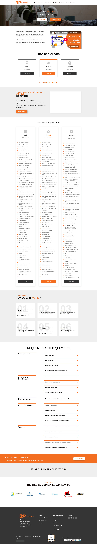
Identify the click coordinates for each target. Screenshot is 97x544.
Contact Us (72, 2)
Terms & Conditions (65, 537)
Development (40, 2)
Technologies (48, 2)
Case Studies (61, 2)
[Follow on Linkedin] (69, 518)
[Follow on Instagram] (76, 518)
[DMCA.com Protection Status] (20, 541)
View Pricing (56, 19)
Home (35, 2)
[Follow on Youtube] (74, 518)
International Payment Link (44, 517)
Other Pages (41, 523)
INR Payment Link (42, 520)
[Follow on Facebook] (71, 518)
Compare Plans (47, 82)
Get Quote (42, 19)
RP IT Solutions (19, 105)
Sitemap (79, 537)
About (67, 2)
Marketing (55, 2)
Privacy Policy (73, 537)
